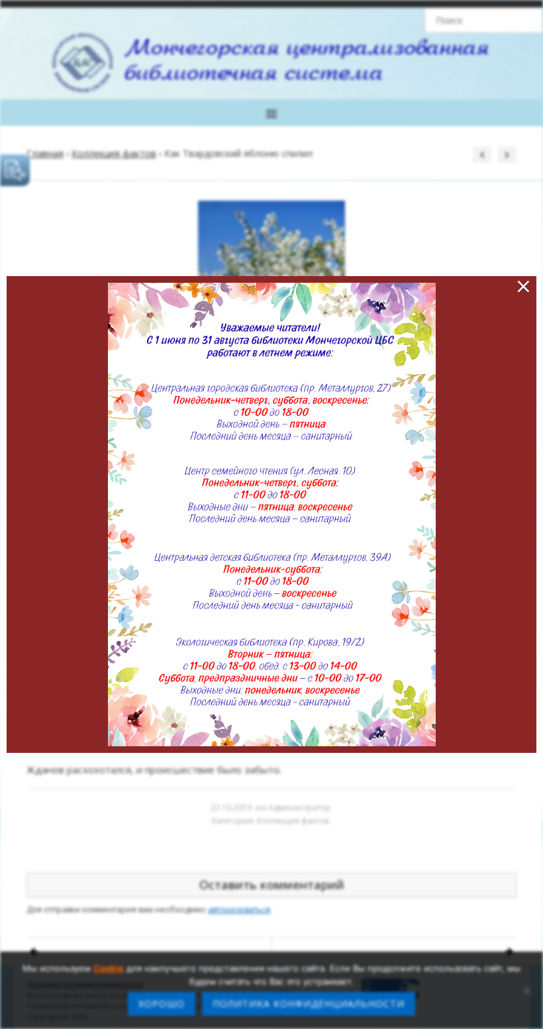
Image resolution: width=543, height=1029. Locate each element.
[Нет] (526, 990)
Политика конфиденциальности (309, 1003)
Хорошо (161, 1003)
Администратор (299, 807)
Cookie (108, 968)
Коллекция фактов (114, 153)
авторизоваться (239, 909)
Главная (45, 153)
